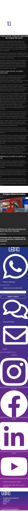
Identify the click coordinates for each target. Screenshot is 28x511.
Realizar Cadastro (13, 296)
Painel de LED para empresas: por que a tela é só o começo (13, 230)
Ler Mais (3, 234)
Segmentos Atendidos (11, 498)
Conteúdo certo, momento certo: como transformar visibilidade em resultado (13, 239)
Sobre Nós (6, 500)
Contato (6, 502)
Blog (4, 503)
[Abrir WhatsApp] (24, 507)
